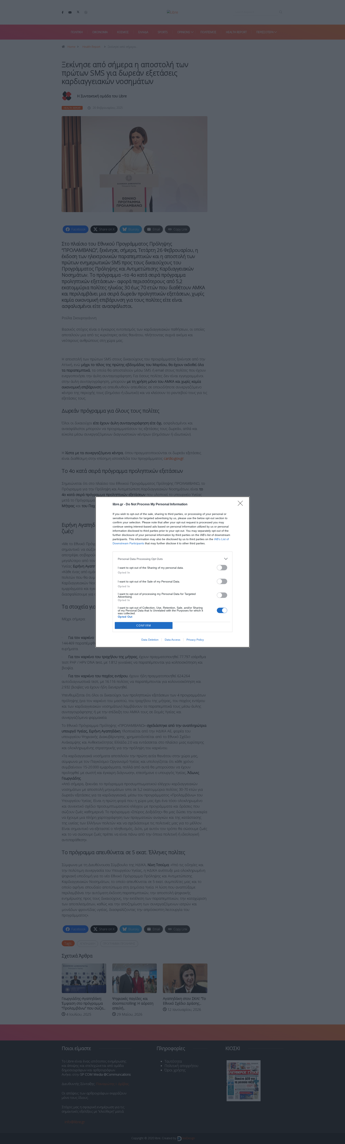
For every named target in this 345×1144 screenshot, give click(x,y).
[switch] (222, 567)
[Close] (241, 504)
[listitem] (172, 559)
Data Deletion (150, 639)
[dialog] (172, 572)
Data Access (172, 639)
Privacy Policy (195, 639)
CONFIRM (143, 625)
